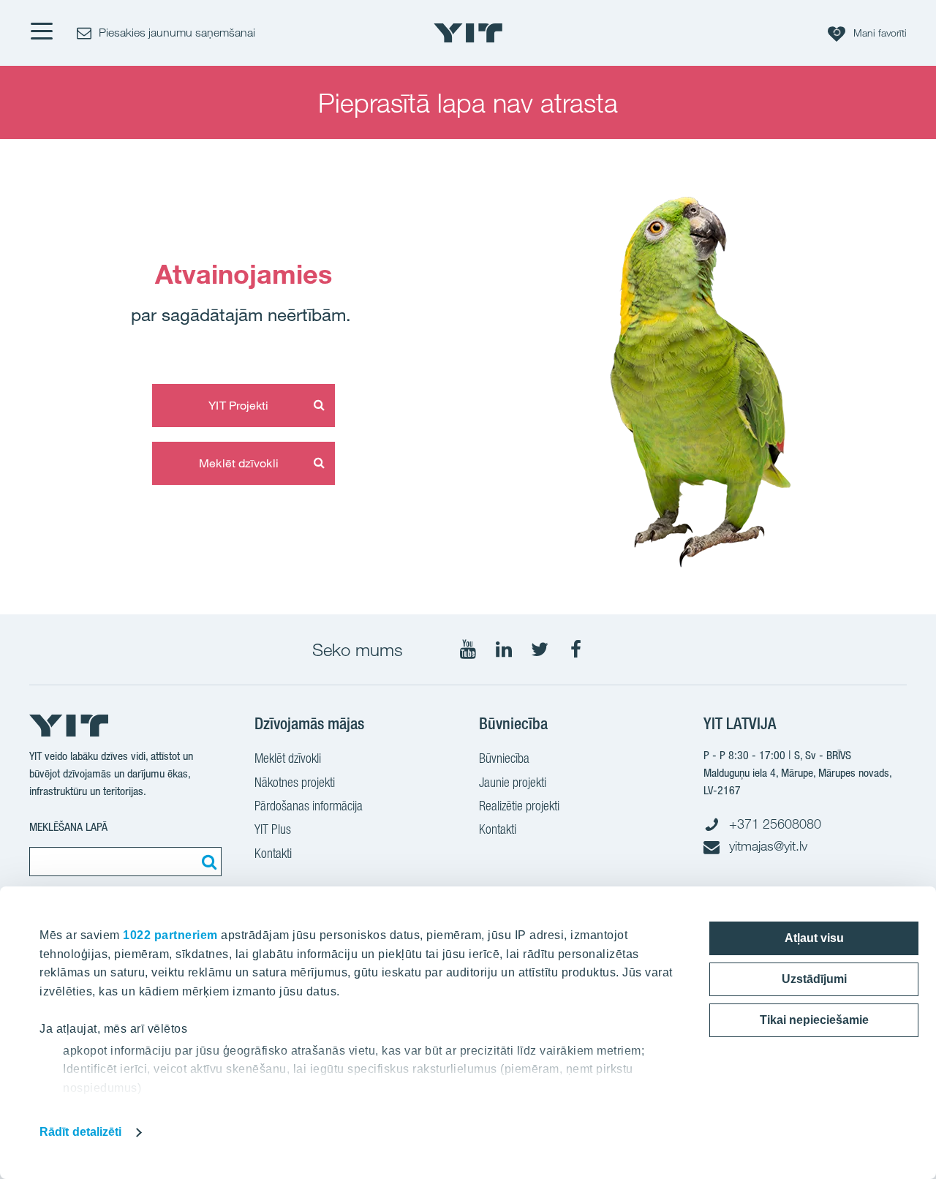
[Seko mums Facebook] (575, 649)
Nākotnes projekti (294, 782)
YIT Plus (272, 829)
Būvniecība (504, 758)
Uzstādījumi (814, 979)
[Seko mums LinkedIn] (504, 649)
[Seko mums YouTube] (468, 649)
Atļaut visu (814, 938)
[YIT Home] (468, 32)
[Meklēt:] (207, 861)
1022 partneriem (170, 935)
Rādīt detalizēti (80, 1132)
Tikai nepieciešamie (814, 1020)
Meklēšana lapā (68, 827)
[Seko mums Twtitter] (539, 649)
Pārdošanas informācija (308, 805)
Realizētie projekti (519, 805)
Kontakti (273, 853)
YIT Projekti (238, 405)
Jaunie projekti (512, 782)
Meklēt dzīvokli (239, 463)
